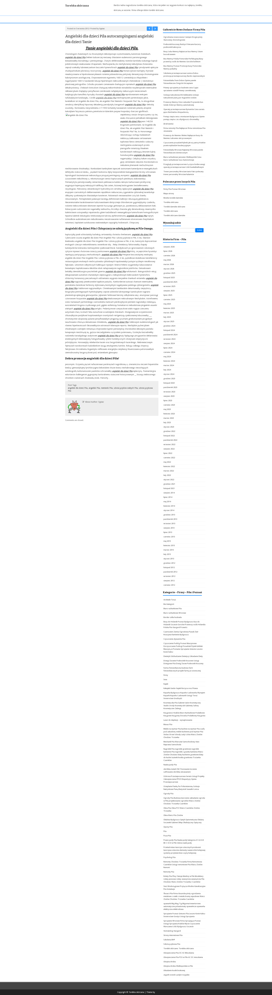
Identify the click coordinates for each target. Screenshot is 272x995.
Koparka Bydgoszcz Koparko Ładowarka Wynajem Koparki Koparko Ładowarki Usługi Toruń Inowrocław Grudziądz (184, 695)
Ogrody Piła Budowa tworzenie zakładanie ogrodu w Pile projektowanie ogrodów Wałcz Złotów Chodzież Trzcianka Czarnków (184, 801)
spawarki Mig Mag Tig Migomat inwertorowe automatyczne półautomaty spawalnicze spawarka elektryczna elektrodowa (184, 906)
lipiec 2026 (167, 251)
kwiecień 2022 (169, 466)
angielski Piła (94, 388)
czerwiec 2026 (169, 255)
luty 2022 (167, 475)
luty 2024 (167, 370)
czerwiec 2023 (169, 405)
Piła (164, 831)
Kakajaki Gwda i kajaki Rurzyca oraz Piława (180, 688)
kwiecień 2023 (169, 414)
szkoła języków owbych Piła (126, 388)
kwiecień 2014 (169, 506)
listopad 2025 (169, 277)
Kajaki (165, 684)
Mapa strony (168, 193)
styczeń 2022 (168, 480)
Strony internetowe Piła (172, 935)
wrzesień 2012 (169, 576)
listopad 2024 (169, 330)
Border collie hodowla (172, 617)
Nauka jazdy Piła (170, 765)
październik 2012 (170, 572)
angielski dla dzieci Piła (106, 98)
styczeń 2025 (168, 321)
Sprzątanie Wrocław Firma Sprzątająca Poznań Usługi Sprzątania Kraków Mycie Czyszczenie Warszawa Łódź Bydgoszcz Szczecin (182, 924)
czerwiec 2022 (169, 458)
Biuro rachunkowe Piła (172, 608)
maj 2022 (167, 462)
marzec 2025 (168, 313)
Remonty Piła (168, 872)
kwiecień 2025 (169, 308)
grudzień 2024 (169, 326)
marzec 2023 (168, 418)
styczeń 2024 (168, 374)
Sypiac (102, 28)
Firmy (165, 675)
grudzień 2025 (169, 273)
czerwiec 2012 (169, 585)
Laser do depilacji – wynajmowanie (177, 720)
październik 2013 (170, 519)
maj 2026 (167, 260)
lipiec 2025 (167, 295)
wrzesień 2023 (169, 392)
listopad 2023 (169, 383)
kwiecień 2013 (169, 545)
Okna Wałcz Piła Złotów (173, 815)
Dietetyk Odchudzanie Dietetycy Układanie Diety (183, 656)
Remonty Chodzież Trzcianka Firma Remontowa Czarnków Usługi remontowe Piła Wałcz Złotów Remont (182, 864)
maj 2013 (167, 541)
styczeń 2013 (168, 559)
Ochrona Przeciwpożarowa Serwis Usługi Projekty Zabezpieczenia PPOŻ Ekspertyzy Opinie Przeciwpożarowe (183, 779)
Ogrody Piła (168, 794)
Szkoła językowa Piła (171, 944)
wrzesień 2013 (169, 523)
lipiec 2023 (167, 400)
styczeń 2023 (168, 427)
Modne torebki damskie (173, 198)
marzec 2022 (168, 471)
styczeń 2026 (168, 269)
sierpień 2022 (169, 449)
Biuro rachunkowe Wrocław (174, 613)
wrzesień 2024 (169, 339)
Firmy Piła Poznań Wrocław (174, 189)
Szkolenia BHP (169, 940)
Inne (165, 679)
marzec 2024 (168, 365)
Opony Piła (168, 827)
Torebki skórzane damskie (174, 215)
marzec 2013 (168, 550)
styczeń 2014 (168, 510)
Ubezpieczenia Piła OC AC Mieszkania (178, 953)
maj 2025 (167, 304)
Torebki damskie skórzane (174, 207)
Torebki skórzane (170, 211)
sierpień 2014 (169, 493)
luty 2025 (167, 317)
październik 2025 (170, 282)
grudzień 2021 (169, 484)
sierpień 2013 (169, 528)
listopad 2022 (169, 436)
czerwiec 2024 (169, 352)
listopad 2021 (169, 488)
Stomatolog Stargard (172, 931)
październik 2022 (170, 440)
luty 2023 (167, 422)
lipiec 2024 (167, 348)
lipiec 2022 (167, 453)
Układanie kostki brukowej (174, 970)
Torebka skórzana (77, 5)
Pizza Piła (167, 836)
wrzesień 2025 (169, 286)
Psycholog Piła (169, 857)
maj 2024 (167, 357)
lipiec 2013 (167, 532)
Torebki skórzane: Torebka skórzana (178, 948)
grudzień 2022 (169, 431)
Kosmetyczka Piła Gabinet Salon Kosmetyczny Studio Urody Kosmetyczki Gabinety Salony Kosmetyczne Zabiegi (182, 705)
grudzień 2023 (169, 378)
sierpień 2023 (169, 396)
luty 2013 (167, 554)
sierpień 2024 (169, 343)
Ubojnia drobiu (169, 962)
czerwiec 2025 (169, 299)
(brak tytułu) (168, 124)
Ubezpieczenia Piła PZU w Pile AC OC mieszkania (183, 957)
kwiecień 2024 (169, 361)
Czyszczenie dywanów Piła (174, 639)
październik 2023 (170, 387)
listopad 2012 (169, 567)
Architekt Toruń (169, 600)
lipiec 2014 (167, 497)
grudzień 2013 (169, 515)
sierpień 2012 (169, 581)
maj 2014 (167, 501)
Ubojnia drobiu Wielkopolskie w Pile (178, 966)
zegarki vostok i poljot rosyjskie (176, 975)
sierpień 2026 (169, 247)
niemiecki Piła (107, 388)
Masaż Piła (167, 724)
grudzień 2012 (169, 563)
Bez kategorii (168, 604)
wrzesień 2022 (169, 444)
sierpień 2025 (169, 291)
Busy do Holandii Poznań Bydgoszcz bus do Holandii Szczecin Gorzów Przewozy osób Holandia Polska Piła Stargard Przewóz (184, 624)
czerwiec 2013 (169, 537)
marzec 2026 (168, 264)
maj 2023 (167, 409)
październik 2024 (170, 335)
